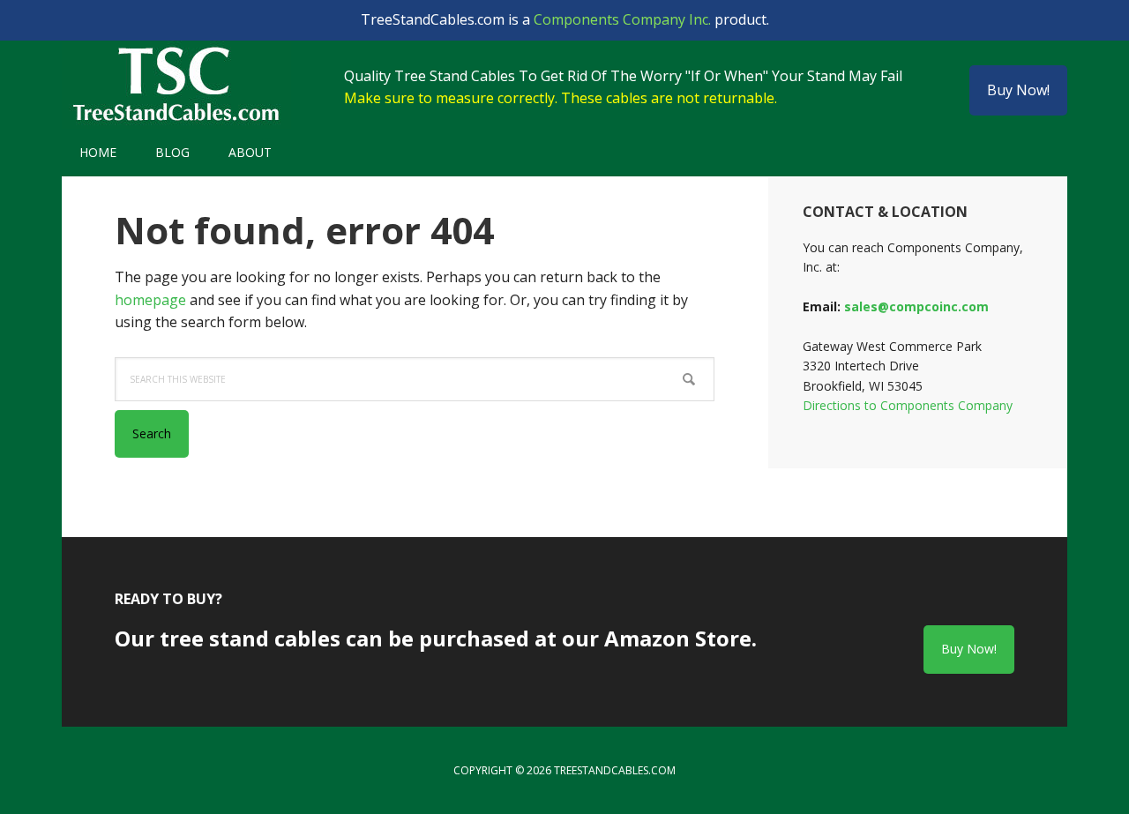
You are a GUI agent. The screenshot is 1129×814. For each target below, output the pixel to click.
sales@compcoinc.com (916, 306)
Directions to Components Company (908, 405)
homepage (150, 300)
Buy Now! (1018, 90)
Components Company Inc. (622, 19)
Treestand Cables (176, 85)
